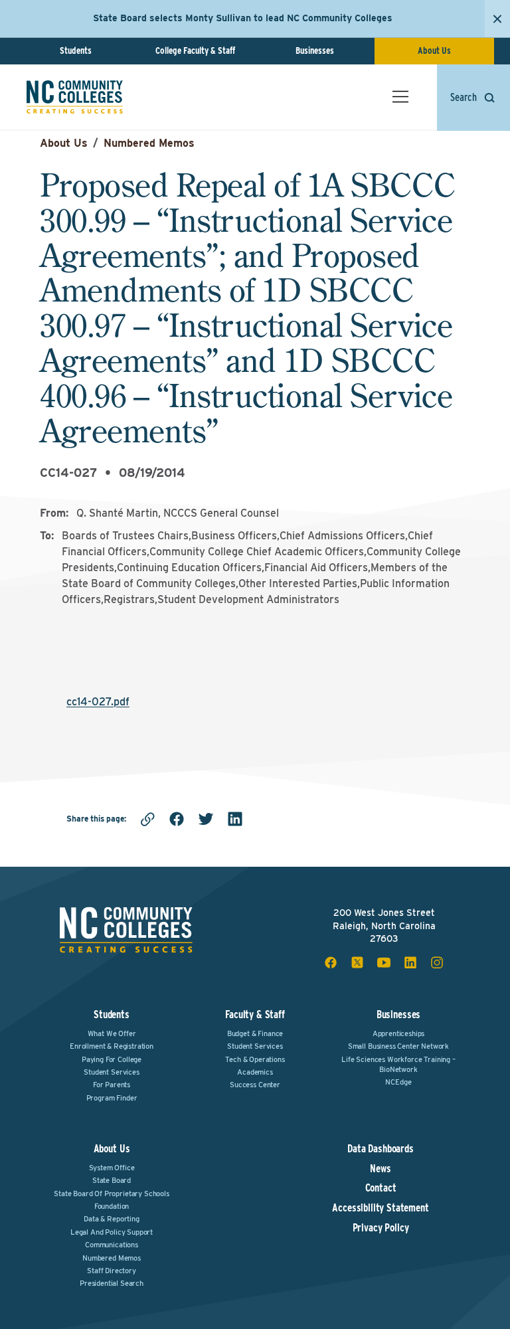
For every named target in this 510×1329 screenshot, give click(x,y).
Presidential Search (111, 1283)
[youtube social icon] (383, 962)
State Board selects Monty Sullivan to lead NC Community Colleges (242, 18)
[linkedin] (235, 819)
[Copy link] (147, 819)
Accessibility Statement (380, 1208)
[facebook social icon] (330, 962)
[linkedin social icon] (410, 962)
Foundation (111, 1206)
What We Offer (112, 1033)
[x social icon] (357, 962)
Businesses (315, 50)
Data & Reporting (111, 1218)
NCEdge (398, 1082)
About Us (434, 50)
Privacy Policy (381, 1228)
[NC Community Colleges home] (75, 97)
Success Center (255, 1084)
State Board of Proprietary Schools (111, 1193)
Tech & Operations (254, 1059)
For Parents (111, 1084)
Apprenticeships (399, 1033)
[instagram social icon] (437, 962)
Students (76, 50)
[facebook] (177, 819)
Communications (111, 1244)
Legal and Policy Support (111, 1232)
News (380, 1169)
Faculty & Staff (255, 1014)
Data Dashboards (380, 1149)
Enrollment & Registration (111, 1046)
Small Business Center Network (398, 1046)
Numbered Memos (149, 143)
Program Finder (111, 1098)
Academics (255, 1072)
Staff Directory (111, 1270)
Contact (380, 1188)
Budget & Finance (255, 1033)
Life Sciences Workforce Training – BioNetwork (398, 1064)
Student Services (111, 1072)
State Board (111, 1180)
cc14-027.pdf (97, 701)
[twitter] (206, 819)
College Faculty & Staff (195, 50)
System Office (112, 1167)
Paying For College (111, 1059)
